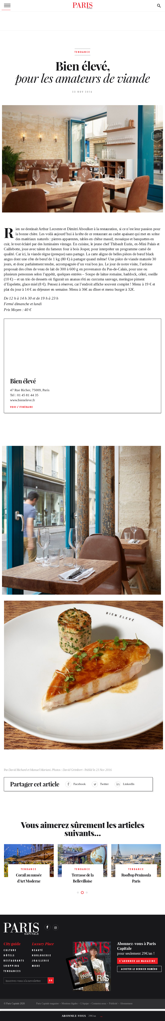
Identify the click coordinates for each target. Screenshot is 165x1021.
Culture (10, 950)
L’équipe (84, 1003)
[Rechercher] (159, 5)
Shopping (12, 965)
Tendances (12, 971)
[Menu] (6, 5)
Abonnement (126, 1003)
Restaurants (14, 960)
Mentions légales (70, 1003)
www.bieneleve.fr (22, 400)
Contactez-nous (99, 1003)
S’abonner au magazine (137, 961)
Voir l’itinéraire (21, 406)
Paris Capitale (12, 1003)
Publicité (113, 1003)
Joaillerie (41, 960)
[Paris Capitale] (82, 5)
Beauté (37, 950)
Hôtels (9, 955)
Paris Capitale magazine (47, 1003)
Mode (36, 965)
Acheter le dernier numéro (139, 969)
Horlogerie (42, 955)
